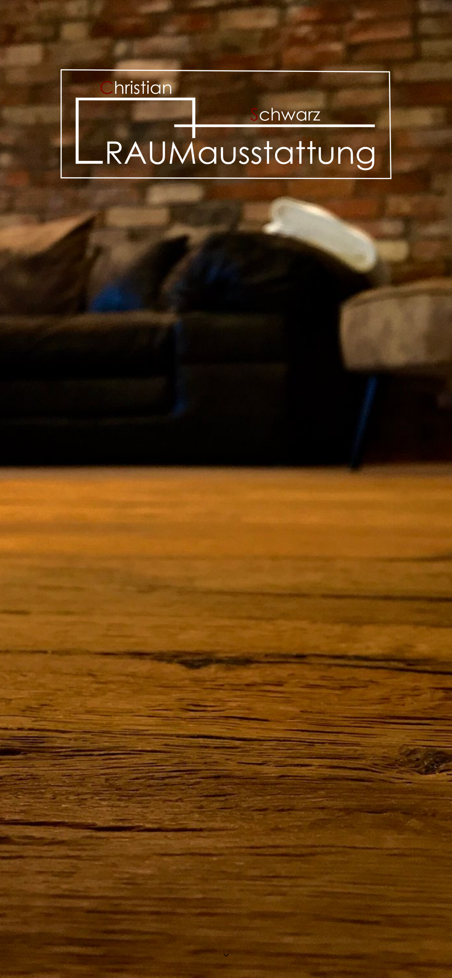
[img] (226, 489)
